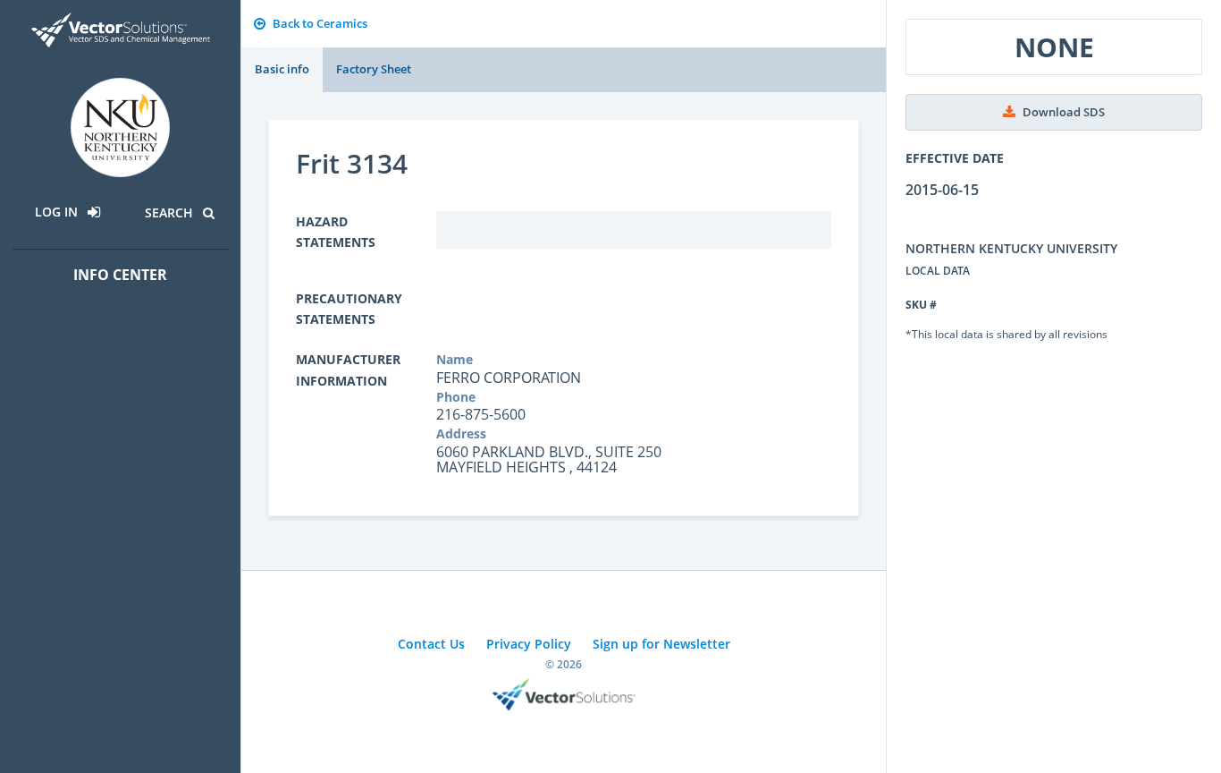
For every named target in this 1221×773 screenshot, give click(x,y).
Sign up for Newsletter (661, 643)
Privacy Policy (528, 643)
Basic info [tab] (282, 69)
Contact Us (431, 643)
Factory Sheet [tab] (373, 69)
